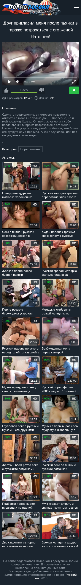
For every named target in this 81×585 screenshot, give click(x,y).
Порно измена (30, 149)
